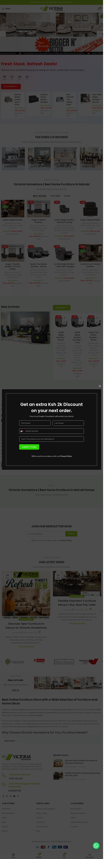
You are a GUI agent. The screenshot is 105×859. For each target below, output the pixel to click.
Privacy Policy (66, 456)
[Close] (100, 386)
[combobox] (22, 431)
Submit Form (29, 447)
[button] (96, 845)
